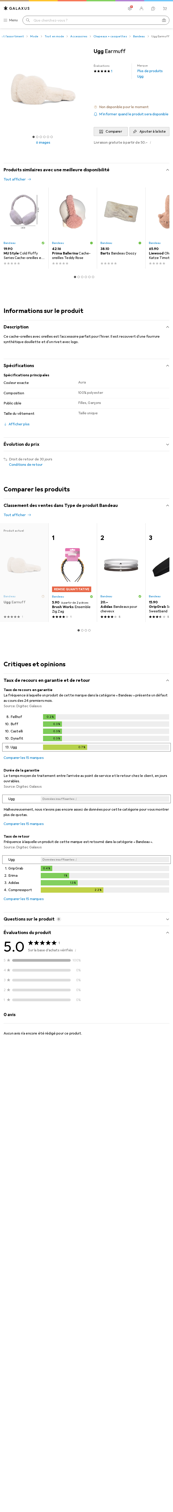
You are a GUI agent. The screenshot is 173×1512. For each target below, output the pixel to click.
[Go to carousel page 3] (82, 277)
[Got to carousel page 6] (51, 137)
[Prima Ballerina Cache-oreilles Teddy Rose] (72, 228)
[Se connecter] (141, 8)
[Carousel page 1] (75, 277)
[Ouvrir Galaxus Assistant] (153, 8)
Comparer (114, 131)
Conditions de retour (26, 464)
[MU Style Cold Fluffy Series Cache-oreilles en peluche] (24, 228)
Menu (13, 20)
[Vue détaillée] (86, 733)
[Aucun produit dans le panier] (164, 8)
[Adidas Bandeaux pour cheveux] (121, 572)
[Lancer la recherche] (28, 20)
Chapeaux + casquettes (110, 36)
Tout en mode (54, 36)
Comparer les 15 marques (24, 758)
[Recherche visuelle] (164, 20)
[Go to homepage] (17, 8)
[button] (131, 107)
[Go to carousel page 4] (86, 277)
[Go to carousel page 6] (93, 277)
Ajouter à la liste (152, 131)
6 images (43, 142)
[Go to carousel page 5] (89, 277)
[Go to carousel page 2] (78, 277)
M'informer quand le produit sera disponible (133, 114)
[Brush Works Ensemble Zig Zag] (72, 572)
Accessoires (78, 36)
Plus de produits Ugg (150, 71)
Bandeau (139, 36)
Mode (34, 36)
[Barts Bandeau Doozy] (121, 228)
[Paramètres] (129, 8)
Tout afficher (15, 179)
